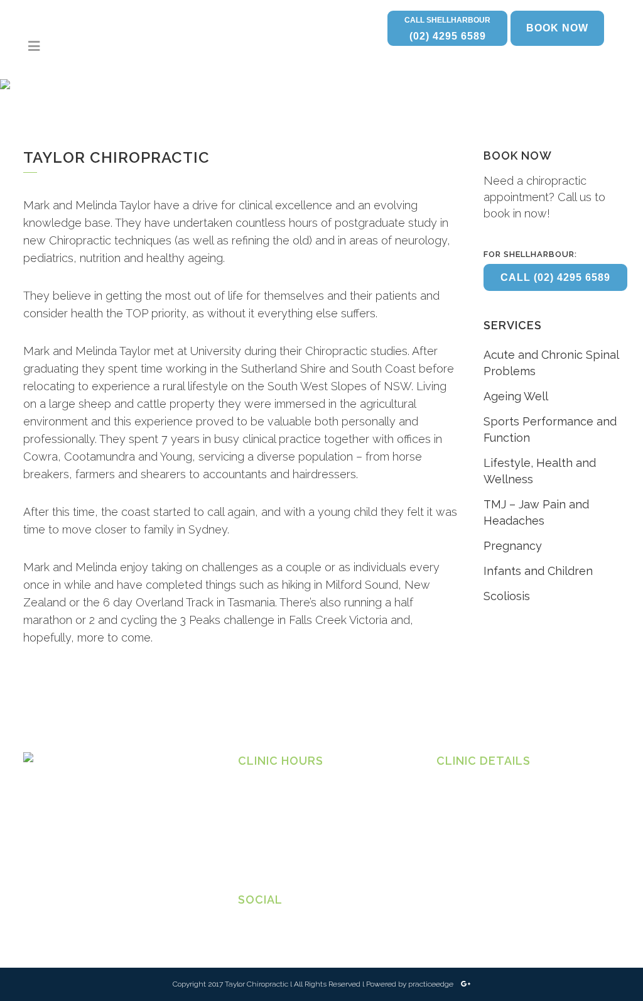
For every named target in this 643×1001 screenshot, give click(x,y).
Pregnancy (513, 545)
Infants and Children (538, 570)
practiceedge (431, 984)
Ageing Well (516, 396)
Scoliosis (507, 596)
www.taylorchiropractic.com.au (495, 866)
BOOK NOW (557, 28)
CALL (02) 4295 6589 (555, 277)
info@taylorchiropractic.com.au (495, 853)
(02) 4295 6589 (447, 28)
